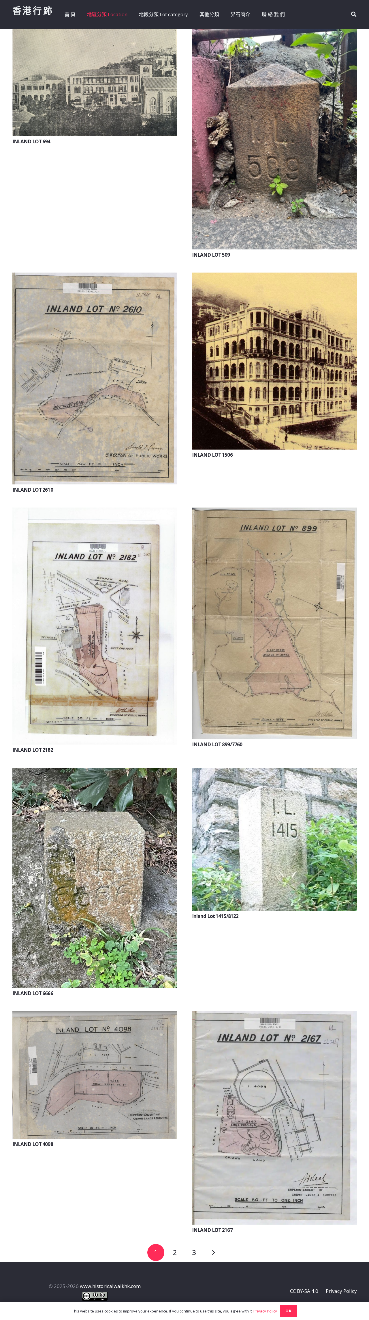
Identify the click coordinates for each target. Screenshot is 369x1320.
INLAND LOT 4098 (32, 1144)
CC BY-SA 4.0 (304, 1291)
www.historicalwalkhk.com (110, 1286)
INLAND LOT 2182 (32, 750)
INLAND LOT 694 (31, 141)
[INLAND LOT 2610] (94, 276)
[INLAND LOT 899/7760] (274, 511)
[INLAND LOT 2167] (274, 1015)
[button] (353, 14)
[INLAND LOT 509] (274, 33)
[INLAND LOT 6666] (94, 772)
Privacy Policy (341, 1291)
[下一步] (213, 1252)
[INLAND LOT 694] (94, 33)
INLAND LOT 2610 (32, 489)
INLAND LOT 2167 (212, 1230)
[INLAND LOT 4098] (94, 1015)
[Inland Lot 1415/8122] (274, 772)
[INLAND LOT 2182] (94, 511)
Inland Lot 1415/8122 (215, 916)
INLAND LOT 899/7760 (217, 744)
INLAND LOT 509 (211, 254)
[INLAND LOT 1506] (274, 276)
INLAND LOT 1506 (212, 454)
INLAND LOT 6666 (32, 993)
